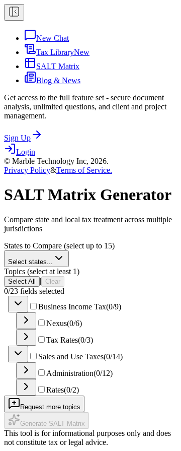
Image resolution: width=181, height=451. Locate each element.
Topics (41, 271)
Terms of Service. (84, 170)
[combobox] (36, 258)
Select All (22, 281)
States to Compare (59, 245)
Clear (52, 281)
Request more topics (50, 407)
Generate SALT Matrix (52, 423)
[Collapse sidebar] (14, 12)
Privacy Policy (27, 170)
